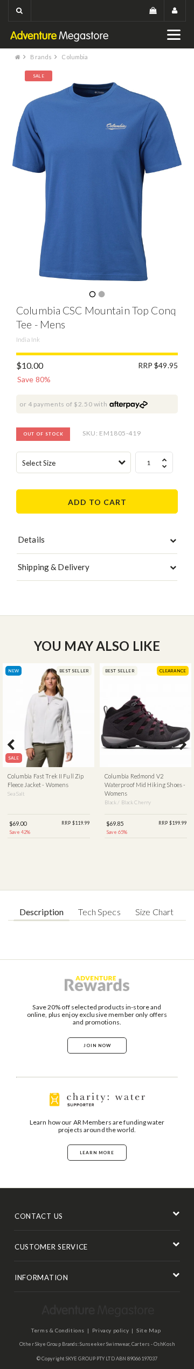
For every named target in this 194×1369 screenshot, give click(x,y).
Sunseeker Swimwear (104, 1344)
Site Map (148, 1330)
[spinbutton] (154, 462)
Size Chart (154, 912)
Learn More (97, 1152)
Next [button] (183, 745)
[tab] (97, 542)
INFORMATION (41, 1277)
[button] (20, 10)
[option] (97, 182)
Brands (41, 56)
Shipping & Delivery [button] (53, 567)
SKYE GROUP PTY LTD (90, 1358)
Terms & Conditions (58, 1330)
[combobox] (73, 462)
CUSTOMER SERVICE (51, 1246)
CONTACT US (39, 1216)
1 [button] (92, 295)
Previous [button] (11, 745)
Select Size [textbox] (39, 463)
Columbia (74, 56)
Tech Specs (99, 912)
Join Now (97, 1045)
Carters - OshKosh (153, 1344)
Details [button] (31, 539)
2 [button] (101, 295)
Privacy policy (110, 1330)
